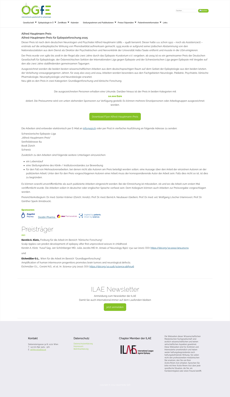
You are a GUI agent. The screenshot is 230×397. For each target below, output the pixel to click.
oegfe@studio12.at (38, 350)
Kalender (75, 23)
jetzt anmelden (115, 307)
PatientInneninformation (148, 23)
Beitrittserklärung (81, 349)
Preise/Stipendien (126, 23)
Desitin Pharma (47, 217)
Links (165, 23)
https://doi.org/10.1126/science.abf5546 (111, 266)
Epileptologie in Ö (46, 23)
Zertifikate (62, 23)
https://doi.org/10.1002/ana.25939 (170, 247)
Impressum (78, 346)
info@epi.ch (89, 128)
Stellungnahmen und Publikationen (98, 23)
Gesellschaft (28, 23)
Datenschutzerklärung (83, 344)
